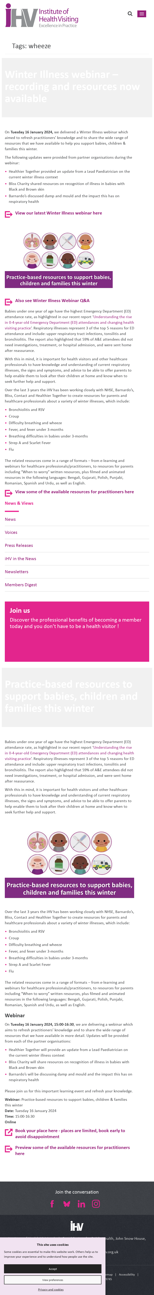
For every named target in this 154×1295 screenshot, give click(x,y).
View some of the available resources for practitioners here (74, 491)
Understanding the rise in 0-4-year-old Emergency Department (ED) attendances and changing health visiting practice (69, 322)
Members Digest (21, 584)
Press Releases (19, 545)
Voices (11, 532)
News (10, 519)
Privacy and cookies (51, 1289)
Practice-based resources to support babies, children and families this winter (71, 696)
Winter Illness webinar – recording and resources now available (72, 86)
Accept (53, 1268)
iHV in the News (20, 558)
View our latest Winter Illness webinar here (58, 212)
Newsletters (16, 571)
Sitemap (107, 1274)
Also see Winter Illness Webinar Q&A (52, 300)
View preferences (52, 1280)
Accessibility (127, 1274)
